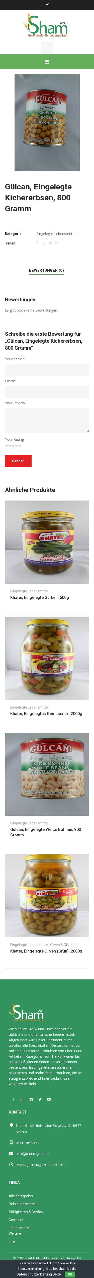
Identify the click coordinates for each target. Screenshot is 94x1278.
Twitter (50, 242)
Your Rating (14, 439)
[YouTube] (48, 1099)
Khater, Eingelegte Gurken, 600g (39, 597)
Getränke (16, 1220)
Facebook (37, 242)
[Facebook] (13, 1099)
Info (12, 1241)
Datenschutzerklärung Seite (39, 1274)
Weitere (15, 1233)
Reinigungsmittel (22, 1204)
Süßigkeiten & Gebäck (26, 1212)
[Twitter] (40, 1099)
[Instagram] (31, 1099)
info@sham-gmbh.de (33, 1154)
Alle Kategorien (21, 1196)
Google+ (44, 242)
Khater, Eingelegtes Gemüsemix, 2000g (46, 713)
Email (10, 381)
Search (47, 48)
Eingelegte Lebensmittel (55, 233)
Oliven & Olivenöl (63, 945)
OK (70, 1274)
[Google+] (22, 1099)
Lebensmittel (19, 1228)
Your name (15, 359)
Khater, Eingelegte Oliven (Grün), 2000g (46, 951)
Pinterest (56, 242)
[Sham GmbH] (47, 25)
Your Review (15, 402)
